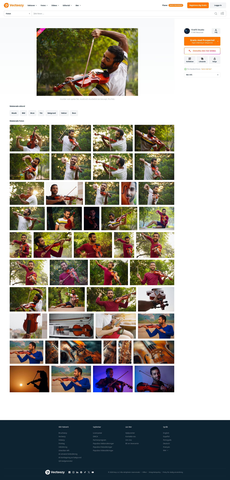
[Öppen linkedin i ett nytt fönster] (77, 472)
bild (23, 113)
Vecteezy (62, 436)
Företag (62, 443)
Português (167, 440)
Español (166, 436)
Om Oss (128, 440)
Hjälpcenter (130, 433)
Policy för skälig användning (173, 472)
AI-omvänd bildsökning (68, 454)
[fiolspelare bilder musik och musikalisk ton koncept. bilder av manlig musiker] (156, 218)
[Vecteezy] (14, 5)
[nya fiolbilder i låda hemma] (71, 326)
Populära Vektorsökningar (103, 443)
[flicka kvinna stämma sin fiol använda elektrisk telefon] (116, 326)
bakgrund (52, 113)
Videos (54, 5)
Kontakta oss (130, 436)
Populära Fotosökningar (102, 447)
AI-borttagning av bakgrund (70, 457)
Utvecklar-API (64, 450)
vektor (64, 113)
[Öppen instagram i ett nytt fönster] (73, 472)
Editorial (66, 5)
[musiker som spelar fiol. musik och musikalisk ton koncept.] (29, 138)
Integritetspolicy (155, 472)
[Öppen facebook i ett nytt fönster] (70, 472)
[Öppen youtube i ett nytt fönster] (93, 472)
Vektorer (31, 5)
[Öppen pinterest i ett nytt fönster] (81, 472)
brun (32, 113)
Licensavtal (97, 433)
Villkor (144, 472)
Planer (165, 5)
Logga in (218, 5)
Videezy (62, 440)
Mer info (189, 75)
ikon (74, 113)
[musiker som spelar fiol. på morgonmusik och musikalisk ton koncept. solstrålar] (156, 193)
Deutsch (166, 443)
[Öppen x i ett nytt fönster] (89, 472)
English (166, 433)
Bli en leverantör (132, 443)
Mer (77, 5)
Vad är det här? (206, 69)
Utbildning (63, 447)
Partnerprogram (99, 440)
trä (41, 113)
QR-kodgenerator (66, 461)
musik (14, 113)
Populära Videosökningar (103, 450)
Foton (43, 5)
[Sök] (215, 13)
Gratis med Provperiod (202, 41)
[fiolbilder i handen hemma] (156, 299)
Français (166, 447)
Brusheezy (63, 433)
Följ (216, 32)
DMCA (95, 436)
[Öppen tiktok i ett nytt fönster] (85, 472)
